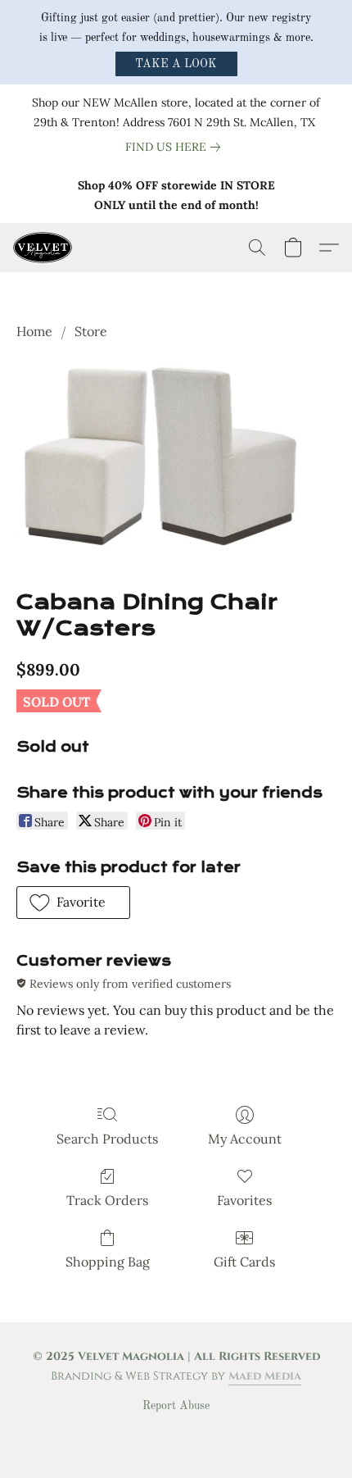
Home (34, 331)
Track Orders (107, 1200)
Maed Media (264, 1376)
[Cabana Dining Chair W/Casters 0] (176, 462)
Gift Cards (244, 1261)
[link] (176, 147)
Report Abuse (176, 1406)
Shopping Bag (107, 1261)
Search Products (107, 1138)
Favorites (244, 1200)
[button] (176, 64)
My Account (245, 1138)
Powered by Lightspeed (176, 1433)
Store (90, 331)
